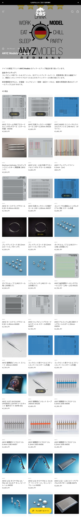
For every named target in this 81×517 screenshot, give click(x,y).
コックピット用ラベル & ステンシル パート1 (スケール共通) (66, 363)
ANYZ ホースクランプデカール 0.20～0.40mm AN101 (13, 207)
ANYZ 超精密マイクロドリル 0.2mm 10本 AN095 (65, 443)
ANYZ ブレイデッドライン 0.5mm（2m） (64, 166)
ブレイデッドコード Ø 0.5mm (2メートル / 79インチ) (13, 245)
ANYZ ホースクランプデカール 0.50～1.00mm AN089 (13, 323)
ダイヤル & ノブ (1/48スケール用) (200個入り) (14, 284)
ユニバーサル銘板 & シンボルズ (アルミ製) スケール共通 (66, 207)
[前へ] (3, 2)
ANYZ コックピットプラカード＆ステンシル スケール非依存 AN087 (39, 324)
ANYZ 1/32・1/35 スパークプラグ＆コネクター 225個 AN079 (66, 482)
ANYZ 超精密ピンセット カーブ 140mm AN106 (40, 402)
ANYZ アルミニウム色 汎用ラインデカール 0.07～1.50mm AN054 (66, 324)
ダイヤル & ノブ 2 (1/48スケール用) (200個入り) (66, 245)
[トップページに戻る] (3, 49)
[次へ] (78, 2)
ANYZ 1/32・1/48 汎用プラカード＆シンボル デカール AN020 (40, 166)
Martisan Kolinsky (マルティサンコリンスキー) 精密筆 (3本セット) (14, 167)
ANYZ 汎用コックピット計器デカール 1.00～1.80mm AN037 (39, 207)
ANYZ (3, 122)
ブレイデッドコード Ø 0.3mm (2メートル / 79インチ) (39, 245)
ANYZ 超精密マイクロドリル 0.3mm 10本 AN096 (39, 443)
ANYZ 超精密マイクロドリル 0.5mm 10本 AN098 (65, 402)
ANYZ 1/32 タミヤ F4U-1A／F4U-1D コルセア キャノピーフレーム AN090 (14, 483)
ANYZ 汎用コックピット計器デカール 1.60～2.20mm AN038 (39, 125)
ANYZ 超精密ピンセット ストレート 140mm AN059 (14, 363)
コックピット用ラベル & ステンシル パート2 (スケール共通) (40, 363)
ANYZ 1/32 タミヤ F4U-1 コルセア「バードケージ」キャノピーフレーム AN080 (40, 483)
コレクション (11, 49)
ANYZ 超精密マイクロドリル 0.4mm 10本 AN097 (13, 443)
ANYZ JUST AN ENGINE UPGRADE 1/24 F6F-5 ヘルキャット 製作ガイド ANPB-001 (14, 403)
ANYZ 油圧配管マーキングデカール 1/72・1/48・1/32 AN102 (66, 284)
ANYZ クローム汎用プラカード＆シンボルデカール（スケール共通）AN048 (14, 126)
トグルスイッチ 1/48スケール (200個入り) (39, 284)
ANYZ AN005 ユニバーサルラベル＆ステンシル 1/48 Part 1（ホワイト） (66, 126)
